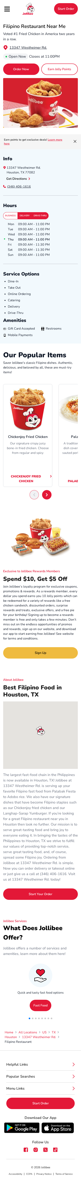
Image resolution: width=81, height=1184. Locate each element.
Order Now (21, 69)
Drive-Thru (40, 215)
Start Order (66, 9)
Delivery (25, 215)
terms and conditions (23, 638)
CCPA (29, 1174)
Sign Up (40, 653)
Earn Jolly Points (59, 69)
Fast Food (40, 1005)
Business (10, 215)
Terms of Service (64, 1174)
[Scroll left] (34, 494)
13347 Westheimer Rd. (28, 47)
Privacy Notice (44, 1174)
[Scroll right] (47, 494)
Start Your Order (40, 894)
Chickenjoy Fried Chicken (26, 478)
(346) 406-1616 (19, 186)
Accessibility (15, 1174)
